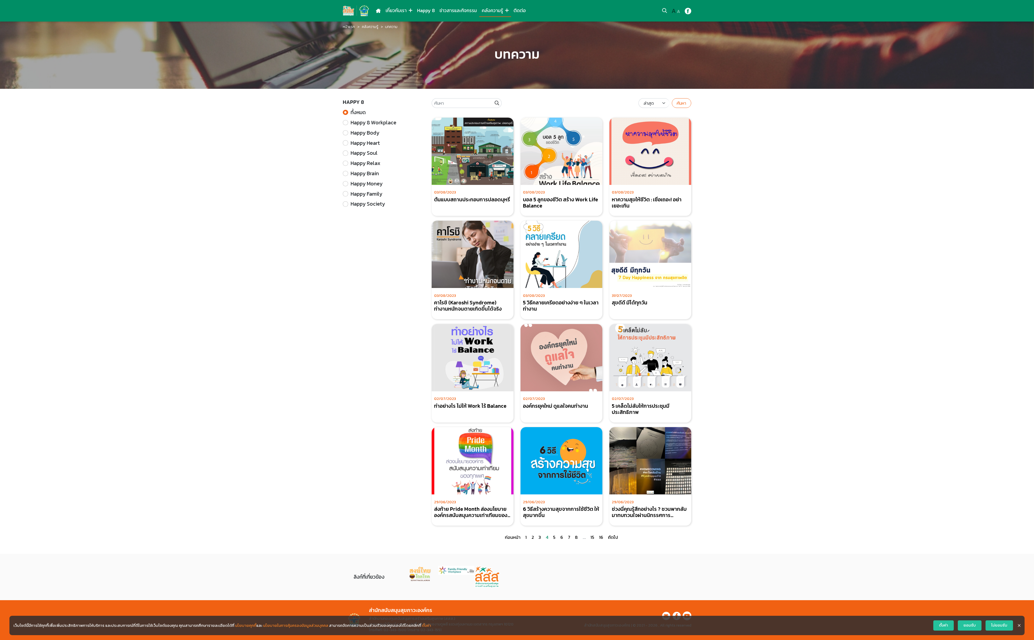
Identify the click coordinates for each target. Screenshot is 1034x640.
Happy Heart (365, 143)
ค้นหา (681, 103)
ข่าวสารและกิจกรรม (458, 10)
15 (592, 537)
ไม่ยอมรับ (999, 625)
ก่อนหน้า (513, 537)
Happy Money (367, 184)
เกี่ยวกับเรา (397, 10)
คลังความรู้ (493, 10)
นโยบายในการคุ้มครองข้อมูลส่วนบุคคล (295, 625)
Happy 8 (426, 10)
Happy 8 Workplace (373, 122)
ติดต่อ (519, 10)
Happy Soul (364, 153)
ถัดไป (613, 537)
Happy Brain (365, 173)
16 (601, 537)
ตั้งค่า (426, 625)
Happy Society (368, 204)
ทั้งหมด (358, 112)
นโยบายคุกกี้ (245, 625)
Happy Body (365, 133)
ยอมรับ (969, 625)
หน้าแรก (349, 27)
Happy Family (366, 194)
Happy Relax (365, 163)
